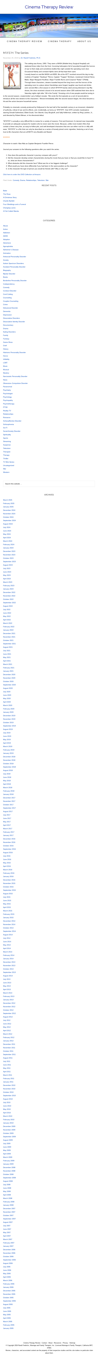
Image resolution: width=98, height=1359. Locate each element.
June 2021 (7, 654)
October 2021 (8, 640)
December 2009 (9, 1126)
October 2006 (8, 1256)
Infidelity (6, 359)
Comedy (16, 180)
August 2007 (8, 1222)
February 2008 (8, 1202)
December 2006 (9, 1250)
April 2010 (7, 1113)
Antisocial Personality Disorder (14, 257)
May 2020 (7, 698)
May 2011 (7, 1068)
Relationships (31, 180)
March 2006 (7, 1280)
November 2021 (9, 637)
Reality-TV (7, 411)
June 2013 (7, 983)
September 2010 (9, 1095)
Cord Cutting (8, 294)
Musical (6, 370)
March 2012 (7, 1034)
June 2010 (7, 1106)
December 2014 (9, 921)
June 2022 (7, 613)
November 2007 (9, 1212)
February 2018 (8, 791)
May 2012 (7, 1027)
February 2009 (8, 1161)
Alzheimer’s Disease (11, 250)
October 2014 (8, 928)
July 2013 (6, 979)
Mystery (6, 373)
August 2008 (8, 1181)
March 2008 (7, 1198)
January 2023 (8, 589)
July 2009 (6, 1143)
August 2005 (8, 1304)
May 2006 (7, 1273)
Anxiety (6, 260)
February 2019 (8, 750)
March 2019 (7, 746)
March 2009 (7, 1157)
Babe (5, 191)
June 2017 (7, 818)
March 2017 (7, 829)
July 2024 (6, 527)
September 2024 (9, 520)
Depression (7, 315)
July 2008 (6, 1185)
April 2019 (7, 743)
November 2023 (9, 555)
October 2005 (8, 1298)
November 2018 (9, 760)
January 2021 (8, 671)
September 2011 (9, 1054)
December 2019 (9, 716)
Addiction (6, 233)
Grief (5, 345)
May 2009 (7, 1150)
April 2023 (7, 579)
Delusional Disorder (10, 308)
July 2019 (6, 733)
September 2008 (9, 1178)
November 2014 (9, 924)
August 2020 (8, 688)
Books (5, 277)
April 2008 (7, 1195)
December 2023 (9, 551)
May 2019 (7, 739)
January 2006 (8, 1287)
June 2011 (7, 1065)
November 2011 (9, 1048)
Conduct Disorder (9, 291)
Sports (5, 438)
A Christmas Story (10, 197)
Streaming (7, 441)
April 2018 (7, 784)
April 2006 (7, 1277)
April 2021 (7, 661)
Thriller (5, 458)
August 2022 (8, 606)
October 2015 (8, 887)
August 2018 (8, 770)
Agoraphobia (8, 246)
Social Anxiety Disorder (11, 431)
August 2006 (8, 1263)
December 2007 (9, 1208)
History (5, 349)
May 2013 (7, 986)
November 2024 (9, 514)
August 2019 (8, 729)
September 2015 (9, 890)
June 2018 (7, 777)
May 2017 (7, 822)
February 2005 (8, 1325)
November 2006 (9, 1253)
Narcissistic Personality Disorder (15, 376)
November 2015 (9, 883)
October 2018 (8, 764)
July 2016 (6, 856)
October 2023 (8, 558)
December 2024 (9, 510)
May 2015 (7, 904)
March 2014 (7, 952)
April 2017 (7, 825)
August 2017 (8, 811)
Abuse (5, 226)
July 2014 (6, 938)
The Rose (7, 194)
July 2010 (6, 1102)
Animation (7, 253)
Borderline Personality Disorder (15, 280)
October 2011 (8, 1051)
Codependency (9, 284)
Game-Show (8, 342)
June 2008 (7, 1188)
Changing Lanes (9, 208)
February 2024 (8, 544)
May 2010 (7, 1109)
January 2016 (8, 876)
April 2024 (7, 538)
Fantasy (6, 339)
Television (41, 180)
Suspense (7, 445)
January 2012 (8, 1041)
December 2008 (9, 1167)
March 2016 (7, 870)
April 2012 (7, 1030)
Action (5, 229)
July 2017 (6, 815)
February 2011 (8, 1078)
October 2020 (8, 681)
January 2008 (8, 1205)
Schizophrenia (8, 424)
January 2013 (8, 1000)
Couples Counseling (10, 301)
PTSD (5, 407)
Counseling (7, 298)
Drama (22, 180)
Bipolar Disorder (9, 274)
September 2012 (9, 1013)
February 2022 (8, 627)
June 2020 (7, 695)
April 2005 (7, 1318)
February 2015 (8, 914)
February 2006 (8, 1284)
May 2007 (7, 1232)
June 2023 (7, 572)
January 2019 (8, 753)
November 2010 (9, 1089)
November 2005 (9, 1294)
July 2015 (6, 897)
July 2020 (6, 692)
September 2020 (9, 685)
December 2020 (9, 674)
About (50, 1343)
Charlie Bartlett (8, 201)
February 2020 (8, 709)
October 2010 (8, 1092)
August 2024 (8, 524)
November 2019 (9, 719)
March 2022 (7, 623)
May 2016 (7, 863)
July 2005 (6, 1308)
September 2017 (9, 808)
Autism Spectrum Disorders (13, 263)
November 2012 (9, 1007)
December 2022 (9, 592)
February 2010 (8, 1120)
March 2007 (7, 1239)
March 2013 (7, 993)
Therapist (6, 452)
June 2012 (7, 1024)
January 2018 (8, 794)
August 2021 (8, 647)
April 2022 (7, 620)
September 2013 (9, 972)
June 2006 (7, 1270)
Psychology (7, 397)
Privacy (65, 1343)
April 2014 (7, 948)
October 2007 (8, 1215)
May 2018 (7, 781)
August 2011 (8, 1058)
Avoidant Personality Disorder (14, 267)
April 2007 (7, 1236)
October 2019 (8, 722)
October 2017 (8, 805)
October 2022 (8, 599)
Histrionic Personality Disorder (14, 352)
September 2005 (9, 1301)
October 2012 (8, 1010)
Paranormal (7, 387)
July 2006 (6, 1267)
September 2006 (9, 1260)
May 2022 (7, 616)
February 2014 (8, 955)
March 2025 (7, 500)
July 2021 (6, 651)
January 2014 (8, 959)
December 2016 (9, 839)
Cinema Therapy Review (49, 6)
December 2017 (9, 798)
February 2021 (8, 668)
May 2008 (7, 1191)
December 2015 (9, 880)
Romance (6, 417)
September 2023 (9, 561)
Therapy (6, 455)
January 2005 (8, 1328)
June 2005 (7, 1311)
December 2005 (9, 1291)
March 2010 (7, 1116)
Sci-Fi (5, 428)
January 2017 (8, 835)
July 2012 (6, 1020)
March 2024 (7, 541)
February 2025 (8, 503)
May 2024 (7, 534)
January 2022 (8, 630)
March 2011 (7, 1075)
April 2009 (7, 1154)
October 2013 (8, 969)
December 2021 (9, 633)
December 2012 (9, 1003)
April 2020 (7, 702)
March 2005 (7, 1321)
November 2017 (9, 801)
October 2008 (8, 1174)
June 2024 (7, 531)
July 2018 (6, 774)
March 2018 (7, 787)
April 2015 (7, 907)
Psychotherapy (8, 404)
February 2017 (8, 832)
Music (5, 366)
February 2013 (8, 996)
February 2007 (8, 1243)
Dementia (6, 311)
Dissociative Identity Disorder (14, 322)
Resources (57, 1343)
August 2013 (8, 976)
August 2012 (8, 1017)
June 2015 (7, 900)
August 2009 (8, 1140)
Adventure (7, 243)
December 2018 (9, 757)
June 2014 (7, 942)
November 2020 (9, 678)
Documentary (8, 325)
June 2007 (7, 1229)
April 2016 (7, 866)
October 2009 (8, 1133)
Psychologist (8, 393)
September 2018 (9, 767)
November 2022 (9, 596)
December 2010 (9, 1085)
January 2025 (8, 507)
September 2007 (9, 1219)
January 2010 (8, 1123)
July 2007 (6, 1226)
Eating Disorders (9, 332)
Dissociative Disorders (11, 318)
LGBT (5, 363)
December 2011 (9, 1044)
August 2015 (8, 894)
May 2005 (7, 1315)
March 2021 (7, 664)
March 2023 (7, 582)
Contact (44, 1343)
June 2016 (7, 859)
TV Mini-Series (8, 462)
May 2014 (7, 945)
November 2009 (9, 1130)
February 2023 (8, 586)
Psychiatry (7, 390)
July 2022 (6, 609)
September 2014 (9, 931)
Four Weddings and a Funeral (14, 204)
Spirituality (7, 435)
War (47, 180)
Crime (5, 304)
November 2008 (9, 1171)
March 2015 (7, 911)
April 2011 (7, 1072)
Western (6, 472)
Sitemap (72, 1343)
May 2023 (7, 575)
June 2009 (7, 1147)
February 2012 (8, 1037)
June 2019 (7, 736)
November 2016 (9, 842)
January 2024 (8, 548)
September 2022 (9, 603)
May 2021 (7, 657)
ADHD (5, 236)
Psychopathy (8, 400)
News (5, 380)
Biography (7, 270)
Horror (5, 356)
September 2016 (9, 849)
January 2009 (8, 1164)
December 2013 (9, 962)
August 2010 (8, 1099)
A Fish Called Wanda (11, 211)
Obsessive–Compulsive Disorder (15, 383)
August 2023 (8, 565)
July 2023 (6, 568)
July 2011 (6, 1061)
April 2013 (7, 989)
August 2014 (8, 935)
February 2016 (8, 873)
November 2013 (9, 965)
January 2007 (8, 1246)
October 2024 (8, 517)
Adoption (6, 239)
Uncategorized (8, 465)
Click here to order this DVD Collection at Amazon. (22, 174)
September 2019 (9, 726)
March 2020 (7, 705)
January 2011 (8, 1082)
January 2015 (8, 917)
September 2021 (9, 644)
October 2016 (8, 846)
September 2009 (9, 1137)
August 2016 (8, 852)
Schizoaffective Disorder (12, 421)
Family (5, 335)
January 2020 (8, 712)
